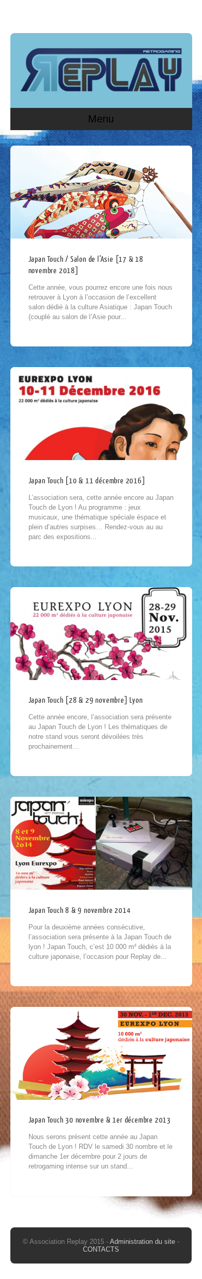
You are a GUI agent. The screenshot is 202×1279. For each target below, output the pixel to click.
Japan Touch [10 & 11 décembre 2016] (87, 481)
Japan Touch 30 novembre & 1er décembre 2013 (99, 1120)
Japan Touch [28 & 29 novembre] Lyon (85, 700)
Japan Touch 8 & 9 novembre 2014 (79, 910)
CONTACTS (101, 1249)
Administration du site (143, 1241)
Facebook (162, 14)
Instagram (182, 14)
